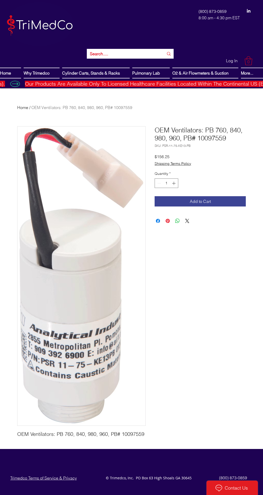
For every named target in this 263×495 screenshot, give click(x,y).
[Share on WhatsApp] (177, 221)
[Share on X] (187, 221)
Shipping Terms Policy (173, 163)
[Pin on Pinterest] (168, 221)
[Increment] (174, 183)
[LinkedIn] (248, 10)
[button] (248, 60)
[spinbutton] (166, 183)
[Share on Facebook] (158, 221)
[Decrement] (158, 183)
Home (22, 107)
